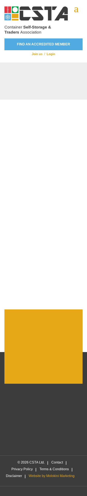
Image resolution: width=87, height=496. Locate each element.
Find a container (43, 291)
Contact (57, 462)
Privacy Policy (22, 469)
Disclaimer (14, 476)
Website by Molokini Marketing (52, 476)
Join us (37, 54)
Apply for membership (43, 364)
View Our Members (43, 221)
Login (51, 54)
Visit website (30, 122)
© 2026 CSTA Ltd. (31, 462)
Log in (58, 374)
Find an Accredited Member (43, 44)
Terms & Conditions (54, 469)
